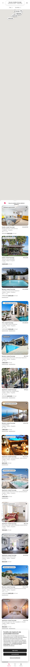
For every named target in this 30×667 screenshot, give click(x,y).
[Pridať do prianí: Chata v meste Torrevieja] (26, 238)
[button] (9, 233)
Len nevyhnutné (15, 654)
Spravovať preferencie (15, 657)
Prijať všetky (15, 650)
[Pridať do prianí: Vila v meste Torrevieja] (26, 303)
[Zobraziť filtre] (27, 2)
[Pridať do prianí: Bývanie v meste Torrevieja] (26, 269)
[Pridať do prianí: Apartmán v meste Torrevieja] (26, 370)
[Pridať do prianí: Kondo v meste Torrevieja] (26, 207)
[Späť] (3, 2)
